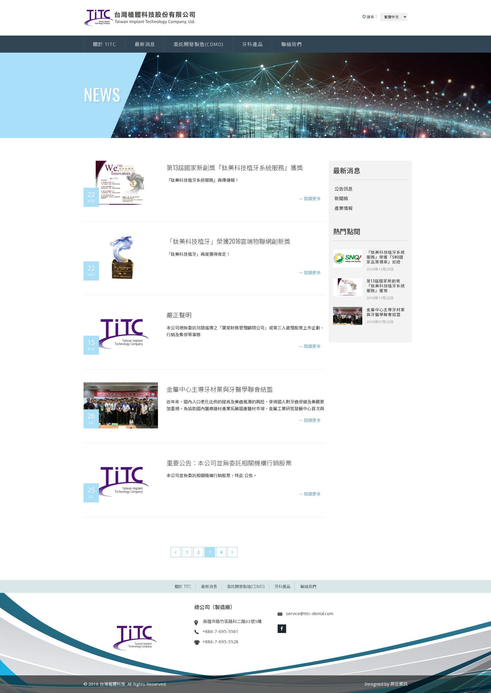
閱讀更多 (312, 198)
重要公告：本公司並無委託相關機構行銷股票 (229, 462)
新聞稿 (341, 198)
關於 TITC (104, 44)
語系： (372, 16)
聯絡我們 (291, 44)
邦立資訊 (398, 684)
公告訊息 (343, 189)
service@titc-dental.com (309, 613)
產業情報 (343, 208)
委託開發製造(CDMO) (199, 44)
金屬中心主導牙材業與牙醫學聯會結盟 (220, 388)
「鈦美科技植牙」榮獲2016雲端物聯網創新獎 (228, 241)
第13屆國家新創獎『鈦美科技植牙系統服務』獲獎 (235, 167)
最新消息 (145, 44)
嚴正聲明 (179, 314)
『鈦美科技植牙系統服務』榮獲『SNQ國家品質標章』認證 (386, 256)
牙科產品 (252, 44)
